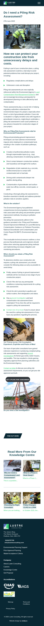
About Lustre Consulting (12, 564)
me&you (24, 621)
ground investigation (18, 298)
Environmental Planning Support (15, 547)
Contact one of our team (15, 310)
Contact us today (10, 368)
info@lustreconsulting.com (14, 542)
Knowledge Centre (10, 570)
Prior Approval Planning (12, 550)
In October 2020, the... (31, 510)
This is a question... (11, 481)
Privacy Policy (10, 608)
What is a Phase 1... (30, 478)
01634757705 (9, 540)
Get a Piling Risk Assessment (17, 379)
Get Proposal (8, 573)
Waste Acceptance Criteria (13, 553)
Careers (6, 567)
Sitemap (10, 602)
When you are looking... (12, 510)
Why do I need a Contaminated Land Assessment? (12, 475)
